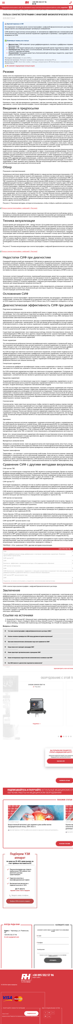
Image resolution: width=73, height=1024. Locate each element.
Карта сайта (36, 977)
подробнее (64, 7)
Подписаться (31, 1013)
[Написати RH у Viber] (35, 3)
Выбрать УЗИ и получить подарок (20, 901)
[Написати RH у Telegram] (33, 3)
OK (70, 7)
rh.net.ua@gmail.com (11, 937)
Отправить (53, 960)
